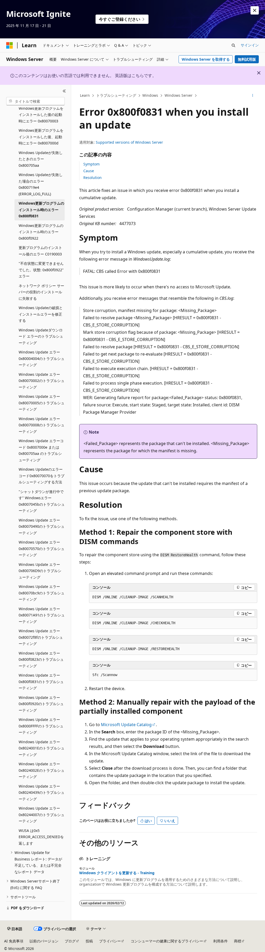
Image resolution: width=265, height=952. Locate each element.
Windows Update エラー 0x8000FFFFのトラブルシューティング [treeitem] (41, 726)
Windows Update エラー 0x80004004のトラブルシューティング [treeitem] (41, 358)
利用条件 (220, 941)
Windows (150, 95)
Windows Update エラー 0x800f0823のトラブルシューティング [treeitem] (41, 659)
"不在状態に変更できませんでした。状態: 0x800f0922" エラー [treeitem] (41, 270)
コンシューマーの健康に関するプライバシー (167, 941)
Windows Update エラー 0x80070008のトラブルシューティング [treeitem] (41, 425)
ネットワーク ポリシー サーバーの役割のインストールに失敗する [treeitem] (41, 292)
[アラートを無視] (255, 10)
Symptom (91, 164)
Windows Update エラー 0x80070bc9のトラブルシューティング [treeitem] (41, 593)
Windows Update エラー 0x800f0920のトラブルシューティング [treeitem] (41, 704)
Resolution (92, 177)
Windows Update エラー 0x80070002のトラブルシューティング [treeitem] (41, 381)
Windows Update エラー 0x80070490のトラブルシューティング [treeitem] (41, 526)
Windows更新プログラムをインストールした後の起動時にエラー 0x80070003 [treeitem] (41, 114)
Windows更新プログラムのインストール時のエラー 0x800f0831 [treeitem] (41, 209)
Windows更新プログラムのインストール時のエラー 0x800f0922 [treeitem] (41, 232)
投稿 (89, 941)
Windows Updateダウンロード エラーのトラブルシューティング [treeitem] (41, 336)
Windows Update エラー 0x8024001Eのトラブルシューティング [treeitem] (41, 748)
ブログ (70, 941)
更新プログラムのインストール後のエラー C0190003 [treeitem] (40, 250)
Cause (88, 170)
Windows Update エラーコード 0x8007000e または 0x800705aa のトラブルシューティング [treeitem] (41, 450)
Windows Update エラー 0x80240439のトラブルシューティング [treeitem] (41, 792)
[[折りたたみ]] (64, 91)
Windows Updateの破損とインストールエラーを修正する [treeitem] (41, 314)
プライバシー (110, 941)
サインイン (250, 45)
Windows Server (179, 95)
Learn (85, 95)
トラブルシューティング (116, 95)
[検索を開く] (233, 45)
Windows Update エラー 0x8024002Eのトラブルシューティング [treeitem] (41, 770)
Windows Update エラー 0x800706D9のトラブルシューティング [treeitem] (40, 571)
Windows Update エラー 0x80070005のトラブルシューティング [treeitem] (41, 403)
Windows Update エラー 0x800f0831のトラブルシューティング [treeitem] (41, 681)
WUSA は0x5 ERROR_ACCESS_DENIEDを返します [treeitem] (41, 837)
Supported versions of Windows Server (129, 142)
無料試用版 (247, 59)
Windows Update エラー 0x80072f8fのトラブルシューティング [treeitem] (41, 637)
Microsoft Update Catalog (126, 724)
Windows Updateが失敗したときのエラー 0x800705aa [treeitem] (41, 159)
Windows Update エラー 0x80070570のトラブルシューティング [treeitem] (41, 548)
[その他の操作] (252, 96)
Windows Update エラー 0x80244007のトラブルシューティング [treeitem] (41, 814)
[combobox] (35, 101)
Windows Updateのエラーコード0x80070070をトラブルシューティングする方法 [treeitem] (41, 475)
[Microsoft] (9, 45)
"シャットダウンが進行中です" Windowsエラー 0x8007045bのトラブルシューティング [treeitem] (42, 501)
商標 (237, 941)
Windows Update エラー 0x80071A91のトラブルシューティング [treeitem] (42, 615)
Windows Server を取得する (206, 59)
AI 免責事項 (13, 941)
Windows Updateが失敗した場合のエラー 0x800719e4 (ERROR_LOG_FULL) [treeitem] (41, 184)
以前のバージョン (44, 941)
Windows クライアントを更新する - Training (116, 873)
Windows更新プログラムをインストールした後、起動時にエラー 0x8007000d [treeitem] (41, 136)
